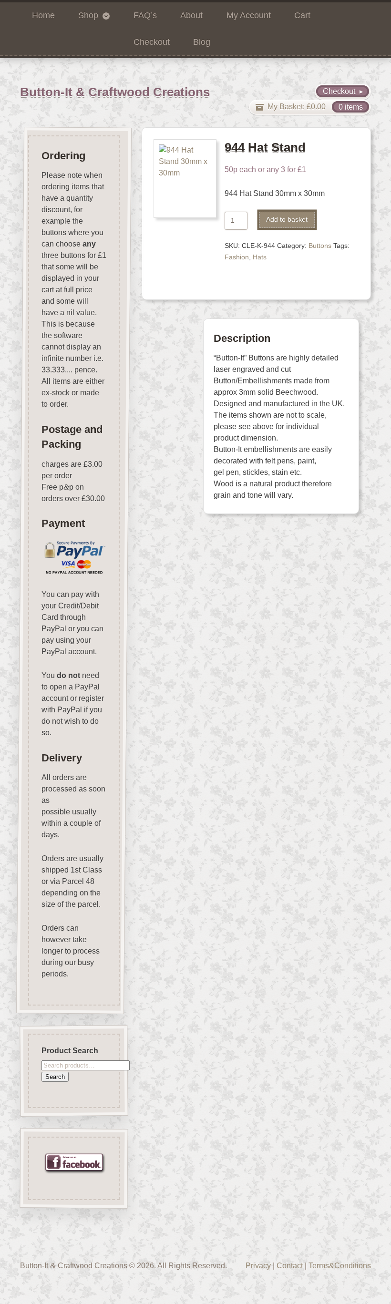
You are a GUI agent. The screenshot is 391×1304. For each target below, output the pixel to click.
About (191, 15)
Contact (290, 1266)
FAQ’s (145, 15)
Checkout (152, 42)
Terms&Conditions (340, 1266)
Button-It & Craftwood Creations (115, 92)
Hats (260, 257)
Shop (88, 15)
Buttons (320, 245)
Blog (201, 42)
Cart (302, 15)
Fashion (237, 257)
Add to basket (287, 219)
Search (55, 1076)
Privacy (258, 1266)
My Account (248, 15)
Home (43, 15)
